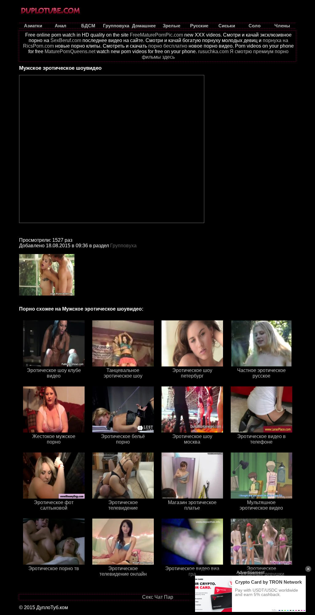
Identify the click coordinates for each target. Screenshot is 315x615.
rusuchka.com (213, 51)
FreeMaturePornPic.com (156, 34)
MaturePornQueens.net (70, 51)
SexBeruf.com (65, 40)
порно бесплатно (167, 46)
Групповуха (123, 245)
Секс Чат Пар (157, 597)
